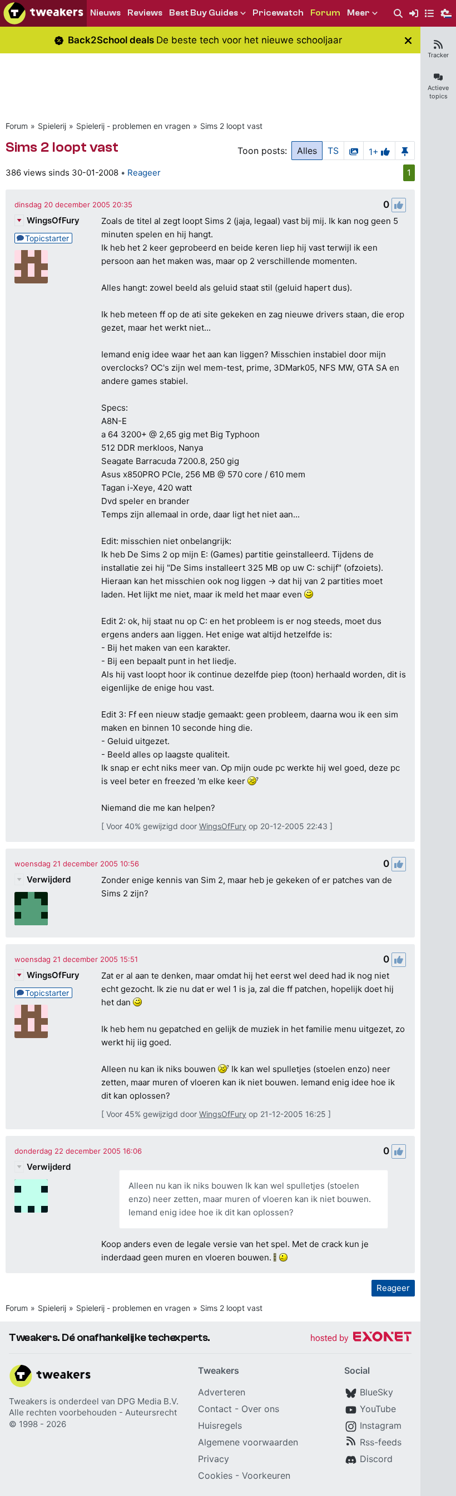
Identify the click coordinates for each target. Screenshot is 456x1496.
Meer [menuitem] (358, 13)
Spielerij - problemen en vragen (133, 126)
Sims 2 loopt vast (231, 126)
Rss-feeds (381, 1442)
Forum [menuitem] (325, 13)
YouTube (378, 1408)
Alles (307, 150)
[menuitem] (398, 14)
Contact (215, 1408)
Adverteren (221, 1392)
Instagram (381, 1425)
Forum (17, 126)
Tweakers (28, 1401)
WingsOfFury (53, 220)
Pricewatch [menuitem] (278, 13)
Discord (376, 1458)
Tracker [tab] (438, 55)
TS (333, 150)
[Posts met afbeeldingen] (353, 150)
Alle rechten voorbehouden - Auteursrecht (93, 1412)
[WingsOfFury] (31, 266)
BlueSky (376, 1392)
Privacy (213, 1458)
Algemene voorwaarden (248, 1442)
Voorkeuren (266, 1475)
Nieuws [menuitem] (105, 13)
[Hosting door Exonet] (361, 1338)
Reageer (144, 172)
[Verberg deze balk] (408, 40)
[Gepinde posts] (404, 150)
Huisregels (220, 1425)
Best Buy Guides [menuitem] (203, 13)
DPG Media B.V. (148, 1401)
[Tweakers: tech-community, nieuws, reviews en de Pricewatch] (43, 13)
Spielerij (52, 126)
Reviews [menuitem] (144, 13)
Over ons (260, 1408)
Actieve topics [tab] (438, 92)
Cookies (215, 1475)
